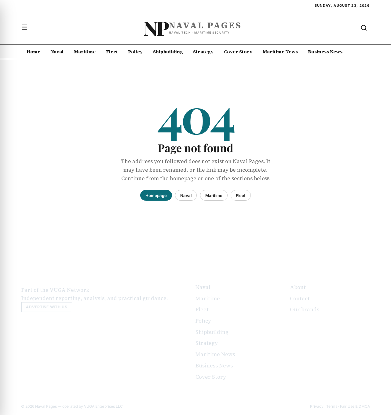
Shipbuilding (168, 51)
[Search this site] (364, 28)
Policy (135, 51)
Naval (57, 51)
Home (33, 51)
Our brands (304, 309)
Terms (331, 406)
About (298, 287)
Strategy (203, 51)
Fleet (112, 51)
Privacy (316, 406)
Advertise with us (46, 307)
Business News (325, 51)
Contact (300, 298)
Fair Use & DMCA (355, 406)
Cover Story (238, 51)
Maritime (85, 51)
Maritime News (280, 51)
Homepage (156, 195)
